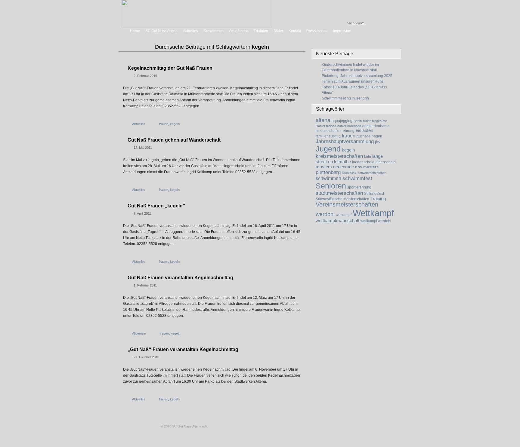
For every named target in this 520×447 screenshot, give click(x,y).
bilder (367, 121)
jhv (377, 141)
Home (135, 31)
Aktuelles (190, 31)
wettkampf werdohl (376, 221)
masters (324, 166)
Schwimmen (213, 31)
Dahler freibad (326, 126)
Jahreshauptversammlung (345, 141)
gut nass (363, 136)
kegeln (348, 149)
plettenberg (328, 172)
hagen (377, 136)
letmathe (342, 161)
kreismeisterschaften (339, 156)
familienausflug (328, 136)
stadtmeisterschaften (339, 193)
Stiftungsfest (374, 193)
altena (323, 120)
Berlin (358, 121)
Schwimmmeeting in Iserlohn (345, 98)
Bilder (278, 31)
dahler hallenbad (349, 126)
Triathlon (261, 31)
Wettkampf (373, 213)
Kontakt (295, 31)
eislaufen (364, 130)
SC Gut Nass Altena (161, 31)
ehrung (348, 131)
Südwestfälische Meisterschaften (342, 199)
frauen (348, 135)
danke (367, 126)
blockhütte (379, 121)
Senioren (331, 186)
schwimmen (328, 178)
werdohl (325, 214)
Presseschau (317, 31)
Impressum (342, 31)
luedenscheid (363, 162)
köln (367, 157)
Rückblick (349, 173)
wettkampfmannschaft (337, 220)
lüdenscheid (386, 162)
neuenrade (343, 166)
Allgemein (139, 333)
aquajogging (342, 121)
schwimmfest (357, 178)
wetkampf (343, 215)
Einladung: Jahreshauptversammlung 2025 (357, 76)
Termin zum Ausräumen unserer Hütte (352, 81)
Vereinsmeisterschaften (347, 204)
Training (378, 198)
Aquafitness (238, 31)
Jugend (328, 149)
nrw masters (367, 167)
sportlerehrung (359, 187)
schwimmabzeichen (372, 173)
